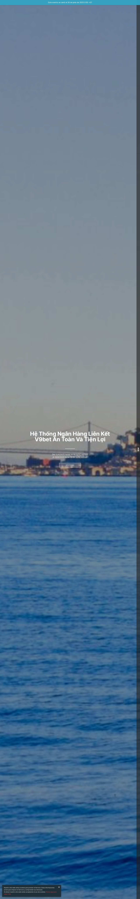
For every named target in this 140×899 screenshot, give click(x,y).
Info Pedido (70, 465)
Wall (138, 449)
